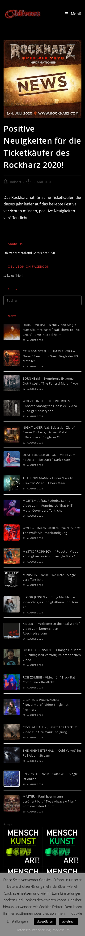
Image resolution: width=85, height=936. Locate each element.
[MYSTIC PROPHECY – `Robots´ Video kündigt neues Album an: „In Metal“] (12, 556)
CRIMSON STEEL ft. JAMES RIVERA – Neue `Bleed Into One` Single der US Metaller (50, 356)
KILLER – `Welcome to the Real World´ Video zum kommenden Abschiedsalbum (52, 628)
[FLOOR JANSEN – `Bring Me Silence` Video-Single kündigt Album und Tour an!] (12, 604)
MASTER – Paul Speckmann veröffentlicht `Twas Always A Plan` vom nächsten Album (49, 801)
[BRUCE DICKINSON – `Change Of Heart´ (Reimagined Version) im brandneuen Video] (12, 657)
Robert (15, 182)
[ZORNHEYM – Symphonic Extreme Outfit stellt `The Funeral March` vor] (12, 383)
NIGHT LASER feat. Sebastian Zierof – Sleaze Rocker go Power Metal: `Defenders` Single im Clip (50, 432)
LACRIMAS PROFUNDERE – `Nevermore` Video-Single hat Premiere (45, 704)
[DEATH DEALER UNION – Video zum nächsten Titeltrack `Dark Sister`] (12, 459)
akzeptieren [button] (45, 921)
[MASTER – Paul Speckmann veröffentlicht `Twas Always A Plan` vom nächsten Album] (12, 803)
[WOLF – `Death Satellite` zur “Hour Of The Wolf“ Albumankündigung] (12, 532)
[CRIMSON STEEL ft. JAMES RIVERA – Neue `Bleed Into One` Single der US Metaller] (12, 358)
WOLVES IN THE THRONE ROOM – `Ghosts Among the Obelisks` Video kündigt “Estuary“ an (50, 406)
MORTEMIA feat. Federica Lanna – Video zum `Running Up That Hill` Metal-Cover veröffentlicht (48, 505)
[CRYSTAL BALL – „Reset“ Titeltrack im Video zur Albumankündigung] (12, 732)
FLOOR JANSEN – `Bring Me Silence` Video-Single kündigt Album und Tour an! (50, 602)
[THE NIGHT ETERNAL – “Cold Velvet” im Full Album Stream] (12, 755)
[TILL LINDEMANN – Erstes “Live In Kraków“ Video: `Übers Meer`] (12, 483)
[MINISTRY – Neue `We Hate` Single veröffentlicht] (12, 579)
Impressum (61, 929)
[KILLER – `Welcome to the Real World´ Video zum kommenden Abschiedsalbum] (12, 631)
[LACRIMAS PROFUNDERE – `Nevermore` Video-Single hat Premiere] (12, 707)
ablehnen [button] (68, 921)
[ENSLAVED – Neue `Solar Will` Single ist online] (12, 779)
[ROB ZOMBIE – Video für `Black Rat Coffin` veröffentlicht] (12, 682)
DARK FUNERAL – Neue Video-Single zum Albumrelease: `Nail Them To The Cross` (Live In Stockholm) (51, 330)
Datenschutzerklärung (33, 929)
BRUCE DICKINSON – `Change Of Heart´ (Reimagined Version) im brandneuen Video (52, 655)
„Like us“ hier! (13, 275)
